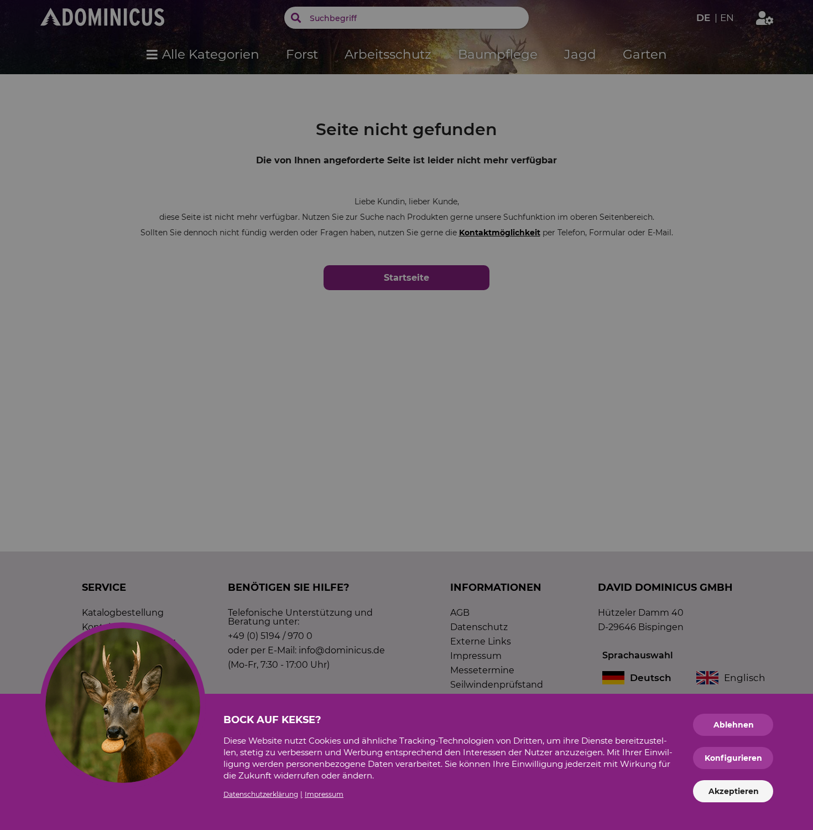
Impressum (324, 794)
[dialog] (406, 415)
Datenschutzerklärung (260, 794)
